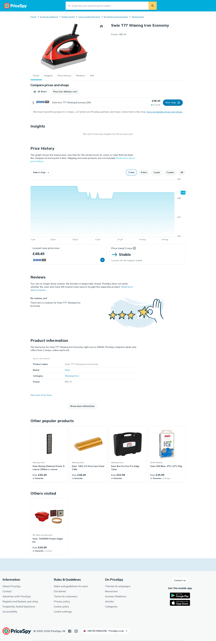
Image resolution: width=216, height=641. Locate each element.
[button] (40, 92)
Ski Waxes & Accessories (116, 17)
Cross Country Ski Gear (89, 17)
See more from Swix (41, 395)
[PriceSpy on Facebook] (70, 630)
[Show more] (33, 102)
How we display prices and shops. (165, 111)
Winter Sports (68, 17)
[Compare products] (101, 26)
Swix (67, 370)
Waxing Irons (138, 17)
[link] (49, 454)
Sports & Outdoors (49, 17)
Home (33, 17)
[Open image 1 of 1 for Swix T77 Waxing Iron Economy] (64, 46)
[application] (108, 210)
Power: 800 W (118, 34)
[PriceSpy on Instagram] (76, 630)
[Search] (152, 6)
